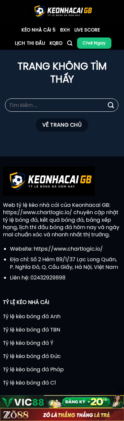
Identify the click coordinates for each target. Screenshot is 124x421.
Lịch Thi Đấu (30, 43)
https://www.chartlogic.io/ (37, 212)
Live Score (87, 30)
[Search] (69, 43)
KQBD (56, 43)
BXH (65, 30)
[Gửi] (111, 105)
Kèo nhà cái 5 (38, 30)
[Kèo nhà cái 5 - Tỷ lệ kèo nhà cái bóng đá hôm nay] (62, 11)
